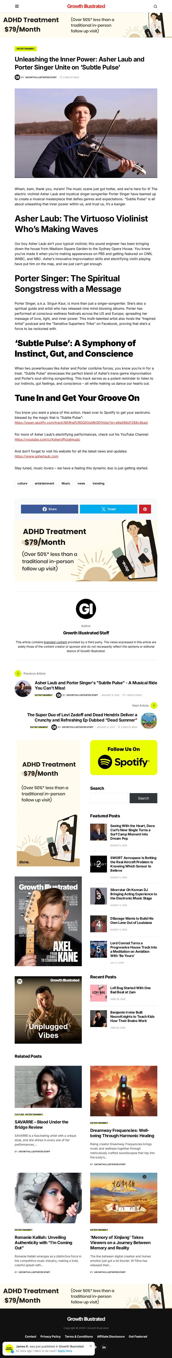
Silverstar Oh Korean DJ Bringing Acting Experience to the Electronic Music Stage (133, 894)
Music (66, 483)
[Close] (90, 1346)
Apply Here (65, 1351)
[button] (17, 6)
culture (22, 483)
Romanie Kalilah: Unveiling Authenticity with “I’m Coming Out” (43, 1242)
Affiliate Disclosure (111, 1336)
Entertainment (26, 48)
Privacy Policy (50, 1336)
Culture (19, 1114)
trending (98, 483)
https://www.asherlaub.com (36, 456)
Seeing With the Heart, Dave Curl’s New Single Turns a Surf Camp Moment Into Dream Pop (132, 832)
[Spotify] (95, 1347)
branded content (55, 642)
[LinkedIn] (104, 1347)
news (81, 483)
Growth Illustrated (86, 6)
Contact (30, 1336)
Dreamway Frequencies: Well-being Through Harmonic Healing (122, 1133)
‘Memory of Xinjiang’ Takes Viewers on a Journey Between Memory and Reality (120, 1242)
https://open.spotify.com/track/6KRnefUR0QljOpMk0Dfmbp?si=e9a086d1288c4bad (81, 422)
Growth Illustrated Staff (86, 632)
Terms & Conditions (79, 1336)
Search (97, 788)
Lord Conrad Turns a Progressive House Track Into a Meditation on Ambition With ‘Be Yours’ (133, 949)
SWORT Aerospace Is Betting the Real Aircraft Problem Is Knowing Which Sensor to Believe (133, 864)
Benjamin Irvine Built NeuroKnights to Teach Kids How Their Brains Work (132, 1016)
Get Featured (138, 1336)
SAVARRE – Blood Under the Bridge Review (41, 1124)
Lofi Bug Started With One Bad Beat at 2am (130, 990)
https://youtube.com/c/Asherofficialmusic (47, 439)
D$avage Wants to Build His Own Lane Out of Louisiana (132, 920)
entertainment (44, 483)
